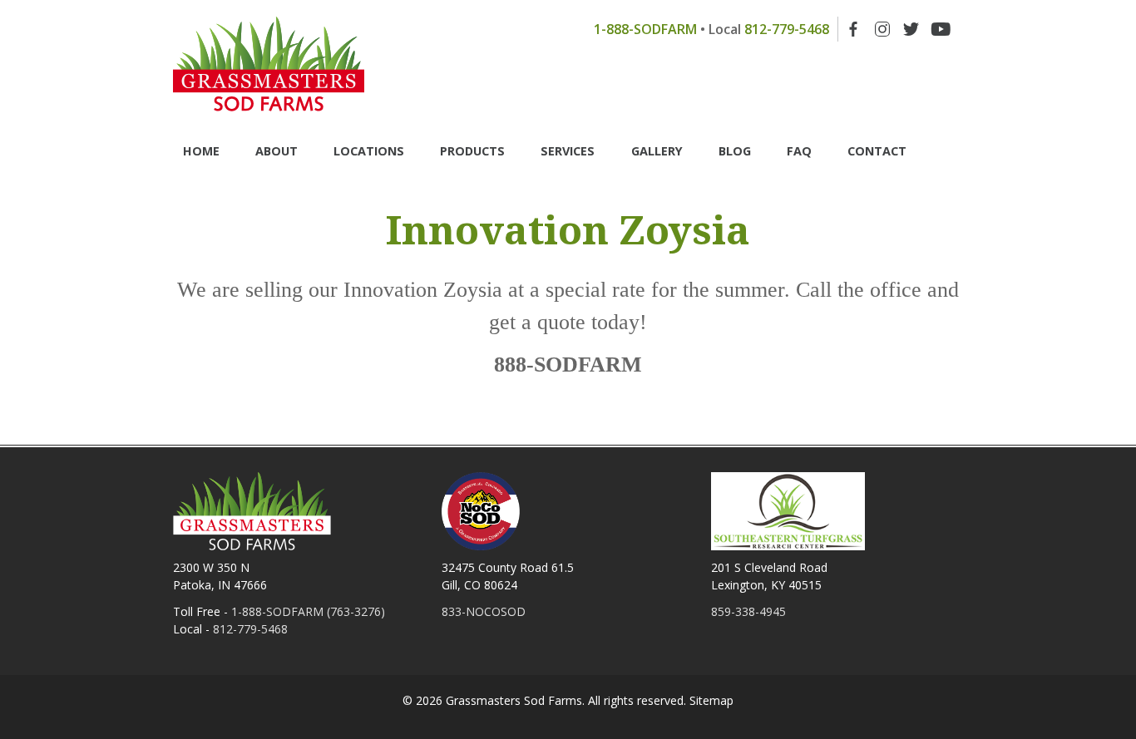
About (276, 151)
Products (472, 151)
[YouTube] (940, 29)
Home (201, 151)
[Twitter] (911, 29)
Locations (368, 151)
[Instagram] (882, 29)
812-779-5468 (786, 29)
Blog (735, 151)
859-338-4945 (748, 611)
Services (568, 151)
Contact (876, 151)
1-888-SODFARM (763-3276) (308, 611)
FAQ (799, 151)
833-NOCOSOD (484, 611)
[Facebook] (853, 29)
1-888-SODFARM (645, 29)
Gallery (657, 151)
